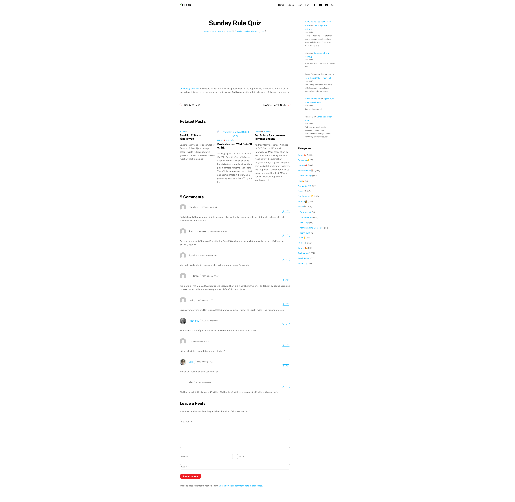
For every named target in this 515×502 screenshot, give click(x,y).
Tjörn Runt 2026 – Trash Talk (318, 78)
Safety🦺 (302, 248)
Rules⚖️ (230, 31)
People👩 (302, 201)
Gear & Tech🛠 (305, 176)
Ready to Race (192, 105)
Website (185, 467)
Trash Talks (303, 258)
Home (281, 5)
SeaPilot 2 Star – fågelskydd (190, 137)
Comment (186, 422)
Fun (307, 5)
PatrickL (194, 320)
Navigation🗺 (304, 186)
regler (240, 31)
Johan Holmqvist (313, 99)
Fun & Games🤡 (305, 170)
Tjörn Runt (305, 233)
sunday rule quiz (251, 31)
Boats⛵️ (302, 155)
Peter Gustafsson (213, 31)
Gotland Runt (306, 217)
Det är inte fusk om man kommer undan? (270, 137)
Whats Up (302, 263)
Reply (285, 211)
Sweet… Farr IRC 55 (274, 105)
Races (291, 5)
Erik (191, 361)
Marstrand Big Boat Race (312, 228)
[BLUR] (185, 5)
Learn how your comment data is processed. (241, 485)
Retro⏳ (302, 238)
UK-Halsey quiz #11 (189, 88)
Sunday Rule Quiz (235, 23)
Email (242, 457)
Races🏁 (302, 206)
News (300, 191)
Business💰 (303, 160)
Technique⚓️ (304, 253)
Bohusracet (305, 212)
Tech (299, 5)
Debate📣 (221, 140)
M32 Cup (304, 222)
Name (184, 457)
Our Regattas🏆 (305, 196)
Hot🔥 (301, 181)
